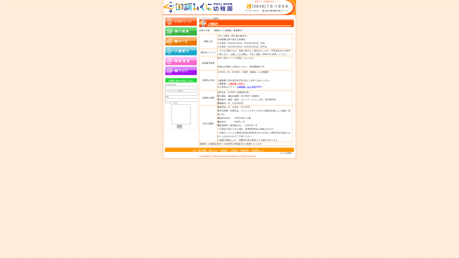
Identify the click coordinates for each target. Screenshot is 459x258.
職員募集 (181, 60)
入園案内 (215, 18)
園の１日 (181, 41)
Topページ (181, 21)
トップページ (204, 18)
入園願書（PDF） (236, 83)
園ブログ (181, 70)
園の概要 (181, 31)
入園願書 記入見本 (246, 87)
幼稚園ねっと (257, 150)
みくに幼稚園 (286, 153)
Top (194, 150)
